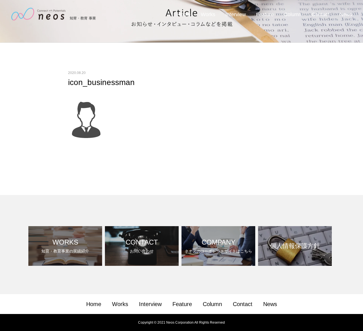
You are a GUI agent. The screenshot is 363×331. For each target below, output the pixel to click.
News (345, 14)
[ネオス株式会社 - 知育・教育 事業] (53, 14)
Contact (320, 14)
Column (292, 14)
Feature (265, 14)
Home (184, 14)
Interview (235, 14)
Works (208, 14)
